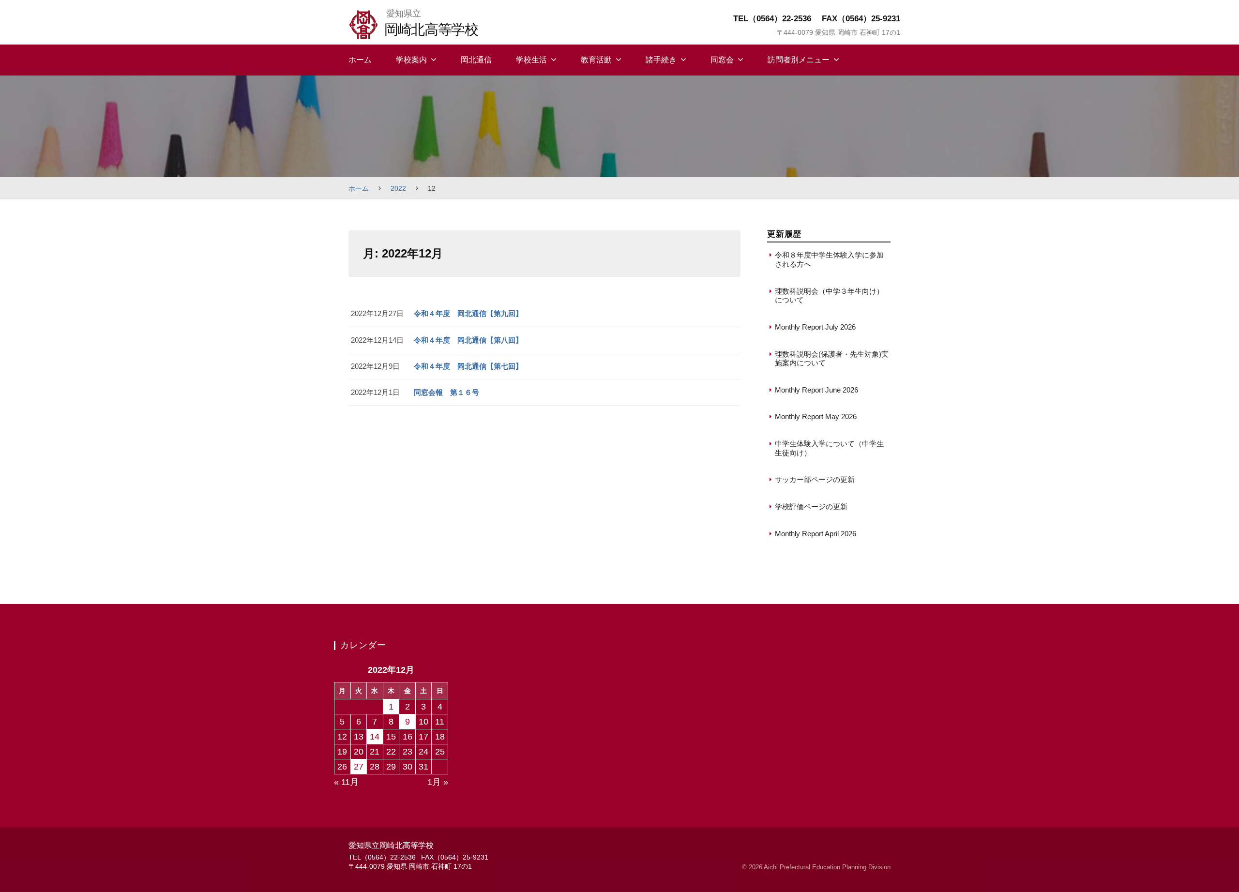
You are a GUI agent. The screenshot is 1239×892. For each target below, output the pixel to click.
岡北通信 (476, 60)
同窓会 (722, 60)
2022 (398, 188)
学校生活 (531, 60)
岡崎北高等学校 (431, 29)
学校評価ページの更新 (811, 506)
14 (374, 736)
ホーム (360, 60)
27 (358, 766)
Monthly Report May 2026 (816, 416)
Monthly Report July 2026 (815, 327)
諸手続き (661, 60)
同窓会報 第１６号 (446, 392)
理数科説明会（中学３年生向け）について (829, 295)
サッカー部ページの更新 (815, 479)
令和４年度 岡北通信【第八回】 (468, 340)
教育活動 (596, 60)
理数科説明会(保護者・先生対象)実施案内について (832, 358)
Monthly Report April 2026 (815, 533)
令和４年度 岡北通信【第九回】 (468, 313)
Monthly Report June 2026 (816, 390)
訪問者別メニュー (799, 60)
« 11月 (346, 782)
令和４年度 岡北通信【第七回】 (468, 366)
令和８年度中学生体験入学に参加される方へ (829, 259)
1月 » (437, 782)
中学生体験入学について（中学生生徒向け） (829, 447)
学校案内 (411, 60)
